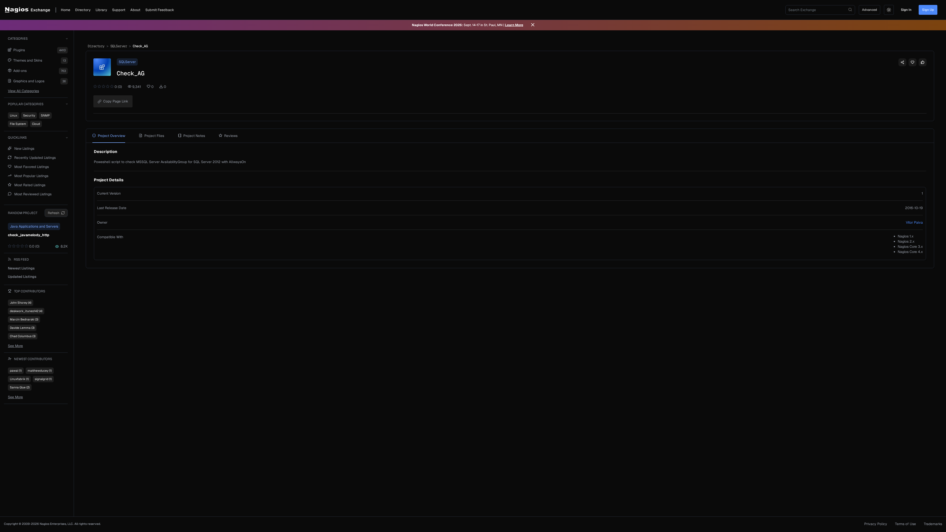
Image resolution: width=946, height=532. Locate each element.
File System (18, 124)
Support (118, 10)
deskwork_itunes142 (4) (26, 311)
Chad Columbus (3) (22, 336)
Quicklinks (17, 137)
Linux (13, 115)
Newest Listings (21, 268)
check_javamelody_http (28, 235)
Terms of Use (905, 524)
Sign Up (928, 10)
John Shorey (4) (20, 303)
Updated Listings (22, 276)
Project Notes (194, 135)
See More (15, 346)
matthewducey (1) (40, 371)
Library (101, 10)
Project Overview (111, 135)
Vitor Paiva (914, 222)
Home (65, 10)
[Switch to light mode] (889, 10)
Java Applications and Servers (34, 226)
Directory (83, 10)
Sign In (906, 10)
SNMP (45, 115)
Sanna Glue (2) (20, 387)
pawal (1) (16, 371)
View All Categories (23, 91)
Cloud (36, 124)
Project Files (154, 135)
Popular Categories (25, 104)
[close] (532, 25)
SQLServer (118, 46)
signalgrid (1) (43, 379)
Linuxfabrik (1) (19, 379)
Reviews (230, 135)
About (135, 10)
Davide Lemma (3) (22, 328)
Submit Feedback (159, 10)
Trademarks (933, 524)
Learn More (514, 25)
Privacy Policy (875, 524)
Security (29, 115)
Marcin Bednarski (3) (24, 319)
